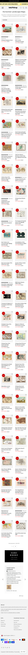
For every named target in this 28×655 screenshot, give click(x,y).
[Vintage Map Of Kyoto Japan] (21, 191)
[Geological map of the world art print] (7, 317)
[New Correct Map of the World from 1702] (7, 256)
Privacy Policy (17, 626)
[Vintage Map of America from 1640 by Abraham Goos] (7, 420)
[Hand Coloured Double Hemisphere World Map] (21, 125)
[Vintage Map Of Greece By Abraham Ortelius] (21, 336)
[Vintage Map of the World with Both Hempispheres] (7, 336)
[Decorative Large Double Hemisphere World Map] (7, 275)
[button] (7, 38)
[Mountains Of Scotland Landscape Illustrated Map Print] (21, 102)
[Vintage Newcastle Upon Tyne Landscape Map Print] (7, 102)
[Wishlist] (21, 8)
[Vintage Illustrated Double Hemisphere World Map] (21, 379)
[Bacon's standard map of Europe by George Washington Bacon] (7, 125)
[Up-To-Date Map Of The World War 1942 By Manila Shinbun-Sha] (7, 526)
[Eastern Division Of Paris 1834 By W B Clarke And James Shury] (21, 462)
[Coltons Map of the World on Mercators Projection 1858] (7, 170)
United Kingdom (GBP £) (8, 635)
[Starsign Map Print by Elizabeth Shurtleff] (7, 483)
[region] (14, 579)
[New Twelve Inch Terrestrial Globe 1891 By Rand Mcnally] (7, 235)
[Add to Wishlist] (12, 24)
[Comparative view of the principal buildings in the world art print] (21, 503)
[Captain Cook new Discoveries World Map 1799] (7, 400)
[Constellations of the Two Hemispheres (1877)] (21, 235)
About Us (3, 620)
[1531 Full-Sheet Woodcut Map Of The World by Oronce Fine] (7, 147)
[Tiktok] (7, 648)
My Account (16, 620)
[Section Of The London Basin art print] (21, 256)
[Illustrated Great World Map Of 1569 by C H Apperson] (7, 357)
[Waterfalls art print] (7, 379)
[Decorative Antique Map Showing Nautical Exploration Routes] (21, 296)
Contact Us (16, 627)
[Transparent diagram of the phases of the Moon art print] (7, 296)
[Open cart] (26, 7)
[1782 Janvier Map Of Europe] (21, 441)
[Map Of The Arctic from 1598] (21, 526)
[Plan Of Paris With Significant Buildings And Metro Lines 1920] (7, 78)
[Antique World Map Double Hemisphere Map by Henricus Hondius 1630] (7, 52)
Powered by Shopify (18, 651)
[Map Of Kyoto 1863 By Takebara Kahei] (7, 462)
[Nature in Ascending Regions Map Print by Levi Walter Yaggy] (21, 400)
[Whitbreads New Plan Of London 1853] (21, 78)
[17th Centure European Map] (7, 214)
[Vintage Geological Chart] (7, 29)
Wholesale (3, 626)
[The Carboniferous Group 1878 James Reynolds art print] (21, 483)
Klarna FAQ (3, 624)
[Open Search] (23, 7)
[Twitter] (9, 648)
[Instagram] (3, 648)
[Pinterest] (5, 648)
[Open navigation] (3, 8)
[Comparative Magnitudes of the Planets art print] (7, 191)
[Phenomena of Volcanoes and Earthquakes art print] (7, 503)
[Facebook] (1, 648)
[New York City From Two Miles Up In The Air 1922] (21, 420)
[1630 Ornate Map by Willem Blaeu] (21, 275)
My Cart (15, 622)
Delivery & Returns (18, 624)
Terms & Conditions (18, 629)
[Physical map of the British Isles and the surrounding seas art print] (21, 357)
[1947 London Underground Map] (21, 29)
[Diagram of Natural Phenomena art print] (21, 317)
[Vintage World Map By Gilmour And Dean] (21, 170)
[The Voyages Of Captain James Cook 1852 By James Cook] (21, 214)
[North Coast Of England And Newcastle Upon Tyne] (7, 441)
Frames (2, 622)
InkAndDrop (11, 651)
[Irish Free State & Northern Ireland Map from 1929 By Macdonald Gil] (21, 147)
